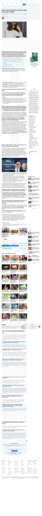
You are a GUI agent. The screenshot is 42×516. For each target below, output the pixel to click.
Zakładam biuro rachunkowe (30, 461)
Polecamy (29, 230)
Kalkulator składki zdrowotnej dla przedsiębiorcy (33, 117)
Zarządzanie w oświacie (10, 472)
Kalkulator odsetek (23, 471)
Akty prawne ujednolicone (17, 472)
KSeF (37, 6)
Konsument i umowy (8, 326)
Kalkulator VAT (22, 470)
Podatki (2, 461)
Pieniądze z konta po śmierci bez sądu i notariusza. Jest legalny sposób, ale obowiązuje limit (33, 110)
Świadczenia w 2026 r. (31, 176)
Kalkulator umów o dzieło (32, 121)
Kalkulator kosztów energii (32, 122)
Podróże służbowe (29, 471)
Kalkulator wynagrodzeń (32, 119)
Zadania (3, 470)
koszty (19, 83)
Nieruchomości (30, 6)
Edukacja (35, 6)
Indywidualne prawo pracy (11, 461)
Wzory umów (30, 134)
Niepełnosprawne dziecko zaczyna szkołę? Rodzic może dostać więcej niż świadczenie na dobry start (34, 108)
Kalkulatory (32, 115)
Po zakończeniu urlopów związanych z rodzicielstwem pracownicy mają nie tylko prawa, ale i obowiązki (34, 99)
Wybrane (37, 90)
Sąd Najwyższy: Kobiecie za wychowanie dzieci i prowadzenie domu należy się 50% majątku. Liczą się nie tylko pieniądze (34, 95)
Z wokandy (19, 327)
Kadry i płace (3, 472)
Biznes (11, 6)
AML (27, 465)
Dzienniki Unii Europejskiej (17, 471)
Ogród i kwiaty (35, 464)
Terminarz (31, 151)
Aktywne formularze (33, 130)
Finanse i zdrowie (23, 465)
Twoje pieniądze (23, 6)
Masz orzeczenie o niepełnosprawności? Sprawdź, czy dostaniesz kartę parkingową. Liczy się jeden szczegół (34, 107)
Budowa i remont (35, 463)
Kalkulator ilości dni (31, 124)
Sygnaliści (22, 327)
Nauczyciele (9, 470)
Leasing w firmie (22, 464)
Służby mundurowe (15, 327)
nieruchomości (11, 197)
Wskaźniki (31, 137)
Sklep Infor (16, 465)
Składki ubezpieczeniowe (30, 470)
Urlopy (9, 463)
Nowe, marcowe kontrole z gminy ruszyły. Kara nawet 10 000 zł (11, 58)
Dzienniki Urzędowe (17, 470)
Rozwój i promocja (4, 471)
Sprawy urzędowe (4, 327)
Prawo (19, 6)
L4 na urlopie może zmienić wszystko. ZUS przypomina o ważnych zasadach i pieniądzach (34, 101)
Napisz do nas (15, 243)
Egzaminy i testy (10, 471)
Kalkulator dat (30, 129)
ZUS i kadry (3, 463)
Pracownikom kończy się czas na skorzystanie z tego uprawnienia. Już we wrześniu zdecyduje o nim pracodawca (33, 94)
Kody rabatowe (35, 470)
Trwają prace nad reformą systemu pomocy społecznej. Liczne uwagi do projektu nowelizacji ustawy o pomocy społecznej (34, 112)
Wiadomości (3, 326)
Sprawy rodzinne (19, 326)
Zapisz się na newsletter (24, 243)
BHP (8, 464)
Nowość (34, 63)
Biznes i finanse (22, 461)
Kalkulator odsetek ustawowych (32, 126)
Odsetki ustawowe (29, 472)
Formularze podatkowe (36, 472)
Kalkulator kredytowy (31, 125)
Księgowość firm (4, 460)
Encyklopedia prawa (9, 327)
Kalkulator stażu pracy (23, 472)
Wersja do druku (6, 243)
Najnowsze (34, 90)
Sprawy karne (15, 326)
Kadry (8, 6)
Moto (26, 6)
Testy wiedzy (9, 474)
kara (3, 110)
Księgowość (5, 6)
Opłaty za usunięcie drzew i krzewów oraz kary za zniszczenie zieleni (34, 144)
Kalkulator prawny (31, 128)
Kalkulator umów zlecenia (32, 120)
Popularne (31, 90)
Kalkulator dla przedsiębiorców (32, 118)
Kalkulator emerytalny (31, 123)
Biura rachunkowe (29, 460)
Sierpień (35, 151)
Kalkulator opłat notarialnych (32, 127)
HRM (8, 465)
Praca (12, 326)
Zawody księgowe (4, 464)
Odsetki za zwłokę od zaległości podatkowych (33, 139)
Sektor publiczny (15, 6)
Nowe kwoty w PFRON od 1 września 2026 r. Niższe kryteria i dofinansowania (34, 103)
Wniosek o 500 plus (31, 135)
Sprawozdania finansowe (30, 464)
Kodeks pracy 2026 (34, 64)
